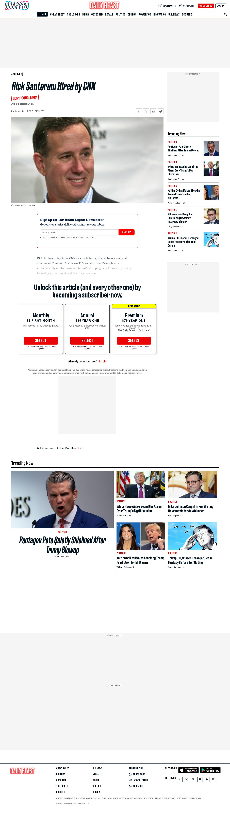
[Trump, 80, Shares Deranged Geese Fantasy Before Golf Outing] (211, 246)
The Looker (73, 14)
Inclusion (148, 798)
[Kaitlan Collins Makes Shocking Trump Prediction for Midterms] (211, 198)
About (59, 798)
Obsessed (97, 14)
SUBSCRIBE (205, 6)
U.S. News (173, 14)
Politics (120, 14)
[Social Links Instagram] (193, 780)
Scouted (187, 14)
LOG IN (220, 6)
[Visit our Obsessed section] (27, 6)
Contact (68, 798)
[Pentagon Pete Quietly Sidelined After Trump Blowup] (211, 155)
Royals (109, 14)
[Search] (225, 14)
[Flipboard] (213, 780)
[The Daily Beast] (105, 6)
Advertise (91, 798)
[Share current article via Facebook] (139, 111)
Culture (97, 786)
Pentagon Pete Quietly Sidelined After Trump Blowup (62, 545)
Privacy (108, 798)
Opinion (132, 14)
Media (85, 14)
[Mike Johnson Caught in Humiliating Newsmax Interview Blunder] (211, 222)
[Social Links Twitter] (186, 780)
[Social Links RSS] (206, 780)
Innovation (159, 14)
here (80, 447)
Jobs (82, 798)
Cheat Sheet (57, 14)
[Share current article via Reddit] (160, 111)
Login (103, 361)
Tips (76, 798)
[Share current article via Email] (153, 111)
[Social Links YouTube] (200, 780)
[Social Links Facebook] (180, 780)
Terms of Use (76, 237)
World (96, 780)
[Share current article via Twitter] (146, 111)
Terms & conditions (165, 798)
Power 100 (145, 14)
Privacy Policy (90, 237)
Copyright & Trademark (189, 798)
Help (100, 798)
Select (41, 340)
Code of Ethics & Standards (127, 798)
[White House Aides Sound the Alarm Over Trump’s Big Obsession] (211, 175)
